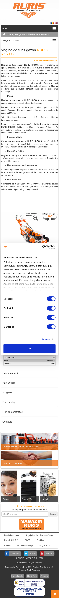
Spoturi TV (27, 499)
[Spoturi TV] (29, 487)
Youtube (50, 553)
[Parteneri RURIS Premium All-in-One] (29, 441)
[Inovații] (49, 487)
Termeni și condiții (25, 545)
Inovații (44, 499)
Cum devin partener (12, 463)
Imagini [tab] (6, 392)
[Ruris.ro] (4, 34)
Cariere (7, 545)
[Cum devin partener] (29, 458)
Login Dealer (17, 576)
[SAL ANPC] (29, 583)
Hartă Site (32, 576)
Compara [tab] (7, 421)
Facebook (15, 553)
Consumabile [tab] (9, 373)
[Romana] (52, 23)
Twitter (33, 553)
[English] (56, 23)
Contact (6, 499)
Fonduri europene (11, 535)
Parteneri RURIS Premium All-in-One (20, 446)
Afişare (46, 339)
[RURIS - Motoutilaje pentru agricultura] (29, 10)
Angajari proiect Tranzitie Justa (39, 535)
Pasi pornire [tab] (8, 382)
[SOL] (29, 591)
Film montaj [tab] (8, 402)
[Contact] (10, 487)
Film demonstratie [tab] (12, 412)
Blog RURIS (44, 545)
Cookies (40, 540)
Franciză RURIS (11, 540)
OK (29, 348)
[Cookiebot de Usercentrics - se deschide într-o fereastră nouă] (42, 247)
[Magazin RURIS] (29, 524)
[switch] (51, 308)
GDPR (27, 540)
